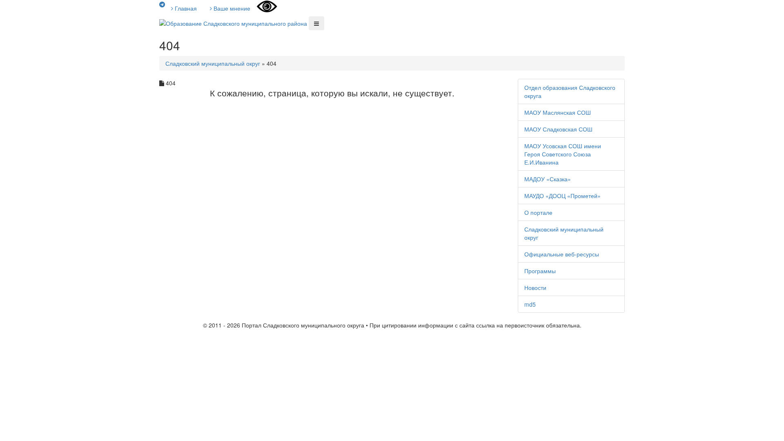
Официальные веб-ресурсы (561, 254)
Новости (535, 287)
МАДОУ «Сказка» (547, 179)
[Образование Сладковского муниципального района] (233, 22)
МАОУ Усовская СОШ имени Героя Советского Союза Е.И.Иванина (562, 154)
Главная (185, 8)
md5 (530, 304)
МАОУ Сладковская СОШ (558, 129)
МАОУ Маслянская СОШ (557, 112)
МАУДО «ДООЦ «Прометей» (562, 196)
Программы (540, 271)
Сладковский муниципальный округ (212, 63)
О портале (538, 212)
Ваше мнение (231, 8)
